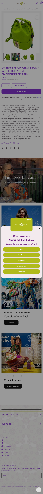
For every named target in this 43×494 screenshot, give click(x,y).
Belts (21, 249)
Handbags (21, 255)
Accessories (21, 266)
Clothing (21, 260)
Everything (21, 271)
